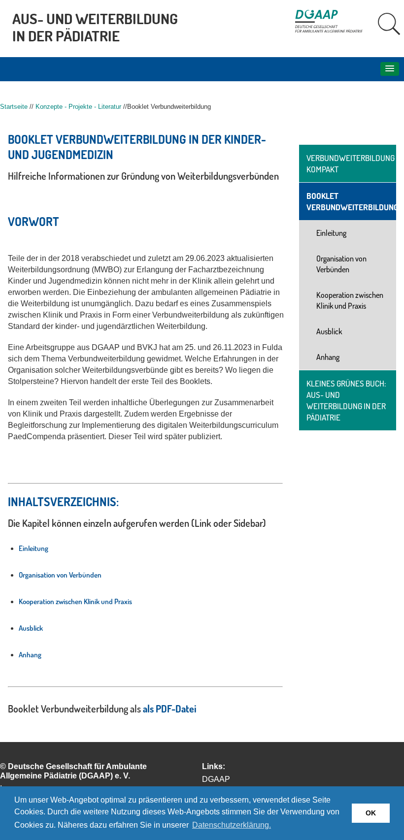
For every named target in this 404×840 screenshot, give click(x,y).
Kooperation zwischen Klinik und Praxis (75, 601)
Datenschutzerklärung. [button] (231, 825)
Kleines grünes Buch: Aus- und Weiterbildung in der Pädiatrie (346, 400)
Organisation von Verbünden (60, 575)
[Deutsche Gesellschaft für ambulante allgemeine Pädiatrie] (333, 30)
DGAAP (216, 779)
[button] (389, 69)
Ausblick (31, 628)
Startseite (14, 106)
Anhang (30, 654)
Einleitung (33, 548)
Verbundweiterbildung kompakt (350, 163)
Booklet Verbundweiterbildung (351, 201)
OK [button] (371, 813)
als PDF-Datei (170, 708)
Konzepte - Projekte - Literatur (78, 106)
